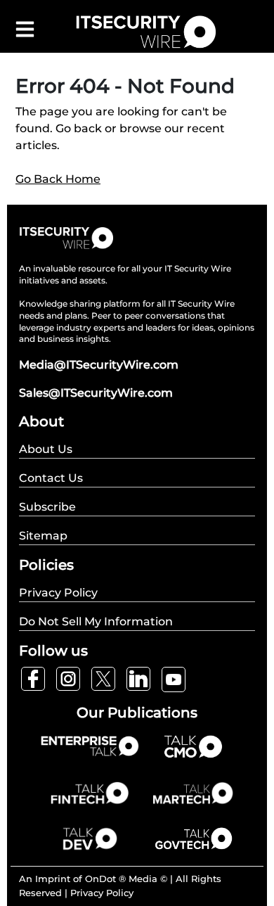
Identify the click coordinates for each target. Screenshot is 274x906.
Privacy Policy (101, 892)
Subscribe (47, 506)
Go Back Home (57, 179)
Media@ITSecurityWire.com (98, 364)
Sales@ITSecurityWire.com (96, 393)
